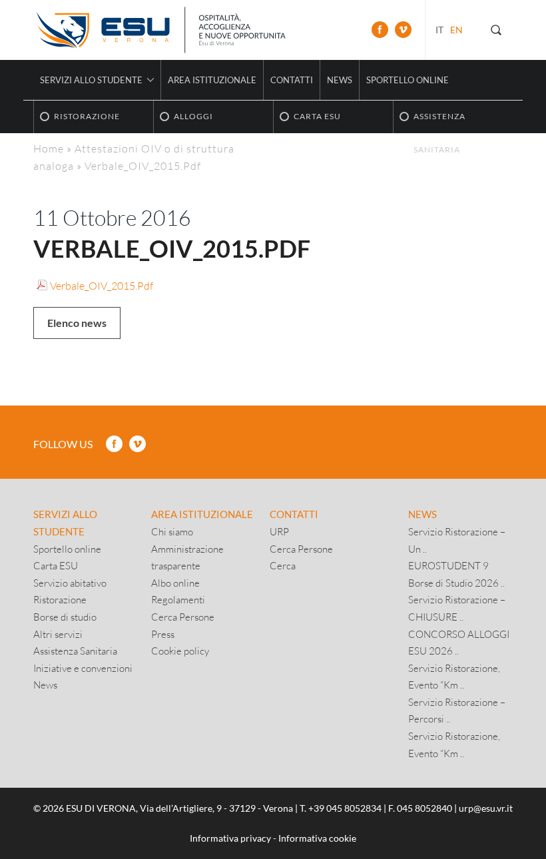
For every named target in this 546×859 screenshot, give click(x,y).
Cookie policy (180, 651)
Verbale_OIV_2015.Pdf (101, 285)
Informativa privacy (230, 838)
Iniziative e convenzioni (83, 668)
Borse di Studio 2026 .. (456, 583)
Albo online (175, 583)
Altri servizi (58, 634)
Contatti (291, 80)
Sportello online (407, 80)
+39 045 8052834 (345, 808)
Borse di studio (65, 617)
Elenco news (77, 322)
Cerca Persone (182, 617)
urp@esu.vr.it (486, 808)
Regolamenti (178, 599)
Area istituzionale (212, 80)
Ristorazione (60, 599)
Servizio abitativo (70, 583)
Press (162, 634)
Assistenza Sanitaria (75, 651)
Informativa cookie (317, 838)
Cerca (283, 565)
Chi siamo (172, 531)
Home (48, 148)
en (456, 29)
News (339, 80)
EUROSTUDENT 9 (448, 565)
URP (279, 531)
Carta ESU (55, 565)
